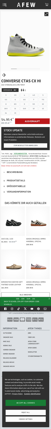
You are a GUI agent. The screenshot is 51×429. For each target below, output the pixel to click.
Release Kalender (9, 358)
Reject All (26, 412)
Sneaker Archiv (9, 366)
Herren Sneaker (9, 350)
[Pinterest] (39, 308)
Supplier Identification (32, 394)
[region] (25, 399)
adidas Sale (7, 345)
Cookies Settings (25, 419)
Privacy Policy (17, 394)
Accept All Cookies (25, 403)
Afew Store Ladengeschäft (33, 343)
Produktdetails (15, 180)
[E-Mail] (45, 308)
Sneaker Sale (8, 337)
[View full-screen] (46, 14)
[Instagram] (12, 308)
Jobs (29, 333)
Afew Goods (32, 348)
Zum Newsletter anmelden (26, 145)
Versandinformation (18, 191)
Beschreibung (14, 172)
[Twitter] (25, 308)
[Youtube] (32, 308)
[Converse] (4, 75)
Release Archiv (8, 362)
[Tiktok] (19, 308)
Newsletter (32, 352)
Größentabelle (16, 186)
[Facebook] (5, 308)
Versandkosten (20, 154)
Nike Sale (6, 341)
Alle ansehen (26, 295)
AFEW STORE (26, 5)
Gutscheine (7, 333)
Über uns (31, 337)
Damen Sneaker (9, 354)
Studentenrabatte (35, 356)
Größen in (9, 90)
